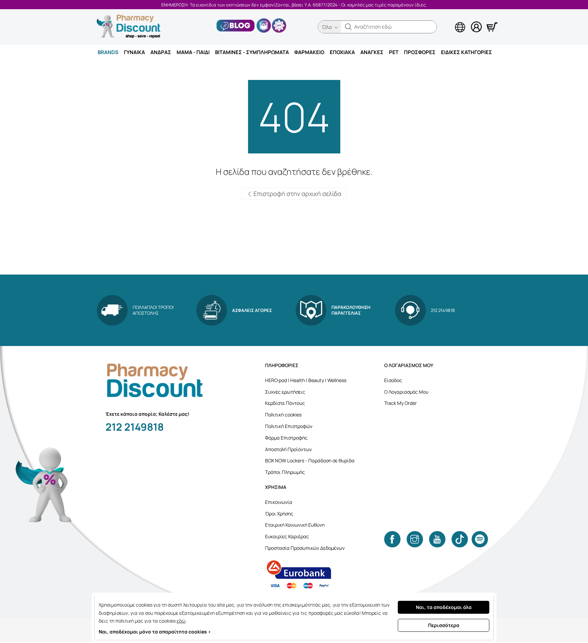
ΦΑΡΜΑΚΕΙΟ (309, 52)
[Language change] (449, 21)
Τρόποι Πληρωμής (285, 472)
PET (393, 52)
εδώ (181, 620)
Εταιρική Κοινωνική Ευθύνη (295, 525)
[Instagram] (415, 539)
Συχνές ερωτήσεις (285, 392)
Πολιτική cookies (283, 414)
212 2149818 (134, 427)
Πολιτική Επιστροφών (288, 426)
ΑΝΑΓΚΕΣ (371, 52)
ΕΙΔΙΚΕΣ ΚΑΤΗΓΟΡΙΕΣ (466, 52)
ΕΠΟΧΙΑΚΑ (342, 52)
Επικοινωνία (278, 502)
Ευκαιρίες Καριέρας (287, 536)
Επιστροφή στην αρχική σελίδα (296, 193)
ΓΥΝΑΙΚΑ (134, 52)
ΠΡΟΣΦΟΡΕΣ (420, 52)
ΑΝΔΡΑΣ (160, 52)
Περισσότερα (443, 625)
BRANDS (108, 52)
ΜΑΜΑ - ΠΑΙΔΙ (193, 52)
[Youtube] (437, 539)
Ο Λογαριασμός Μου (406, 392)
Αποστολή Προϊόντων (288, 449)
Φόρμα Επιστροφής (286, 437)
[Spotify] (480, 539)
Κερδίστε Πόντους (285, 403)
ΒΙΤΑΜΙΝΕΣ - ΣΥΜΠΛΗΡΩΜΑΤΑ (252, 52)
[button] (348, 26)
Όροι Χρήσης (279, 513)
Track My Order (400, 403)
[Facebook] (392, 539)
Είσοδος (393, 380)
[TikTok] (460, 539)
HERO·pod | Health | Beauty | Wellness (305, 380)
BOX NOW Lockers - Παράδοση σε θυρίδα (310, 460)
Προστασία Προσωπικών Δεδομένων (305, 548)
